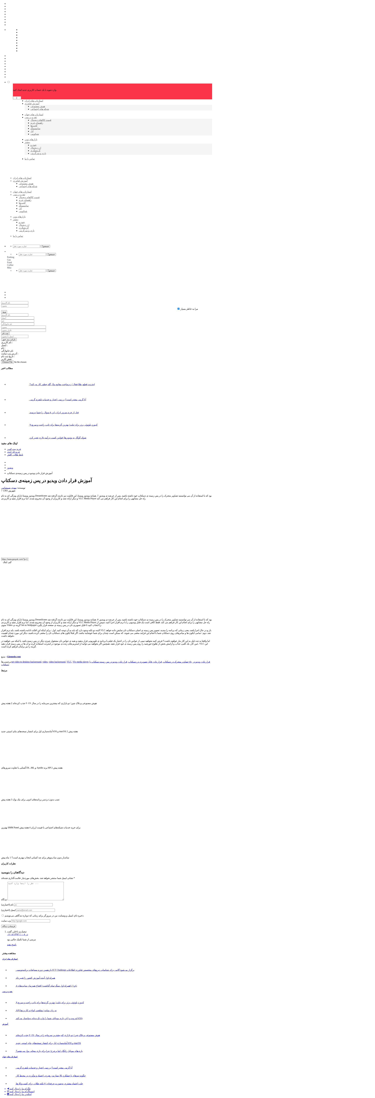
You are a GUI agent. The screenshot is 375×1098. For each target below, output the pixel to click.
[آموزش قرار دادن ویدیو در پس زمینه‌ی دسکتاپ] (53, 554)
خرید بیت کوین (14, 449)
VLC (69, 662)
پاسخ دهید (11, 944)
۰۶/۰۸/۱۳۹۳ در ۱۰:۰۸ (17, 934)
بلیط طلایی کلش (15, 454)
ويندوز (10, 467)
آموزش (5, 1024)
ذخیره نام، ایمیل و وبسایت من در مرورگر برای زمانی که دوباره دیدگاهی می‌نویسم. (44, 915)
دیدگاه (4, 899)
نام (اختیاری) (7, 904)
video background (57, 662)
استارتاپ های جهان (10, 1057)
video (45, 662)
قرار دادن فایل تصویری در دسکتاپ (145, 662)
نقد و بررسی (7, 991)
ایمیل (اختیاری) (8, 910)
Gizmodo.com (14, 656)
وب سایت (6, 920)
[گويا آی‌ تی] (35, 183)
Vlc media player (80, 662)
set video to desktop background (26, 662)
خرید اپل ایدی (13, 452)
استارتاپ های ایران (10, 959)
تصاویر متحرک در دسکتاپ (175, 662)
